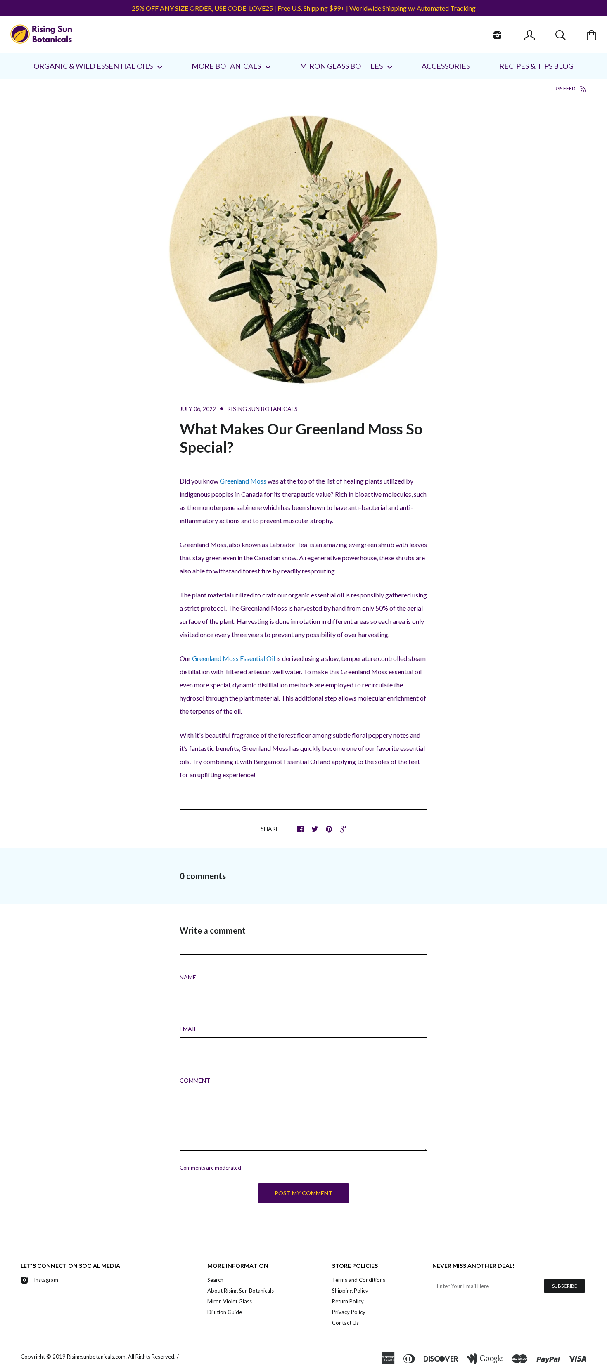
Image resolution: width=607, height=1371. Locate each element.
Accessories (446, 66)
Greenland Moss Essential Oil (233, 658)
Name (188, 977)
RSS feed (565, 88)
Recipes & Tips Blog (536, 66)
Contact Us (345, 1322)
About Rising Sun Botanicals (240, 1290)
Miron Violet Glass (229, 1301)
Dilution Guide (224, 1312)
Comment (195, 1080)
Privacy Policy (348, 1312)
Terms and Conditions (358, 1280)
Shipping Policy (350, 1290)
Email (188, 1028)
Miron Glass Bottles (342, 66)
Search (215, 1280)
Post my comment (303, 1192)
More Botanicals (227, 66)
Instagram (46, 1280)
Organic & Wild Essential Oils (93, 66)
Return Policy (348, 1301)
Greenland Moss (243, 481)
